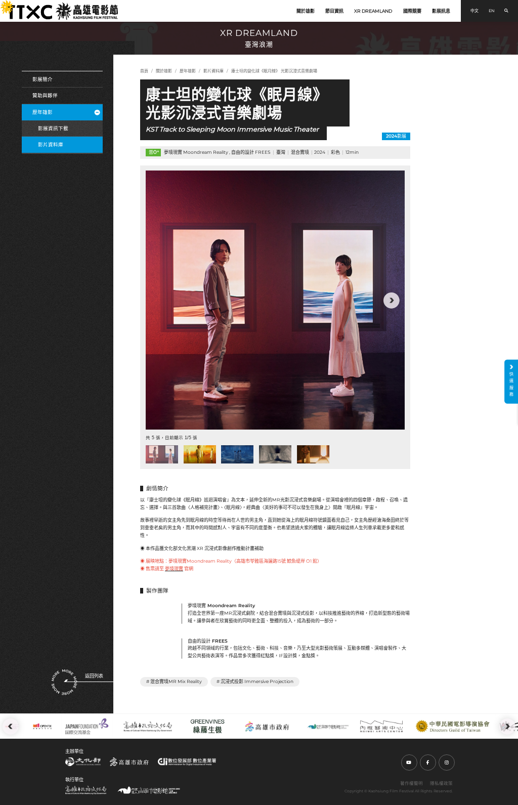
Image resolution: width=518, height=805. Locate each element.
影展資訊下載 (53, 128)
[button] (159, 300)
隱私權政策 (441, 783)
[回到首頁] (62, 10)
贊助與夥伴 (45, 95)
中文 (474, 10)
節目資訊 (334, 11)
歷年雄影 (42, 112)
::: (3, 4)
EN (492, 10)
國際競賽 (412, 11)
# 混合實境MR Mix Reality (174, 681)
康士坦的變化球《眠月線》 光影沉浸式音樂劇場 (274, 70)
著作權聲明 (411, 783)
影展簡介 (42, 79)
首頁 (144, 70)
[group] (275, 300)
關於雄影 (305, 11)
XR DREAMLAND (373, 11)
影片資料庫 (50, 144)
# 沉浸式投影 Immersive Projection (255, 681)
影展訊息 (441, 11)
